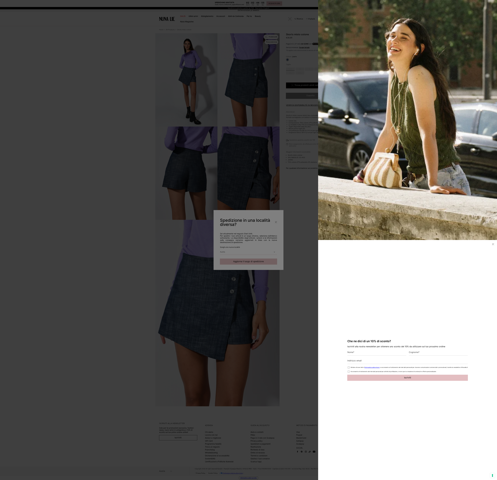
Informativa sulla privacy (372, 367)
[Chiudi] (493, 244)
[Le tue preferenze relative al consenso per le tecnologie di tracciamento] (492, 475)
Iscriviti (407, 377)
